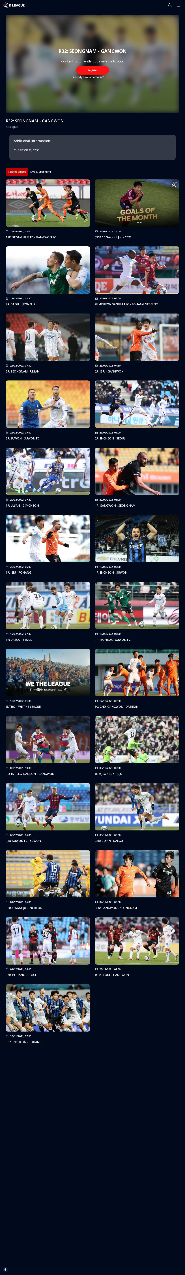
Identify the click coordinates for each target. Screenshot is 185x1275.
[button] (169, 5)
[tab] (17, 172)
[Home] (14, 5)
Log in (108, 77)
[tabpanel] (92, 612)
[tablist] (29, 172)
